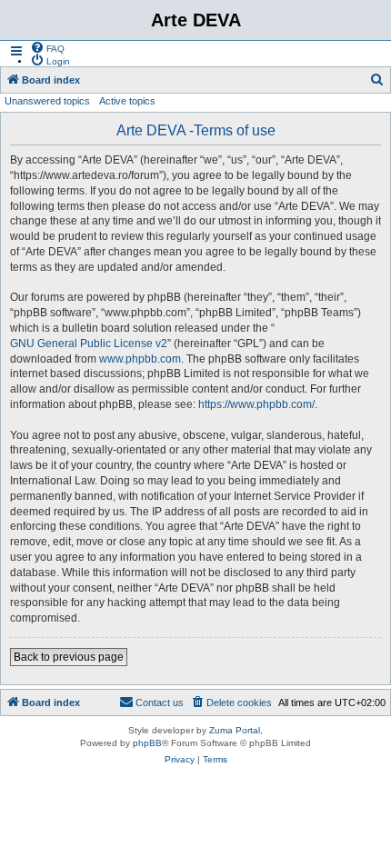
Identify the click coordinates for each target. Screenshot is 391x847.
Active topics (127, 100)
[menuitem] (47, 47)
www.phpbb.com (140, 359)
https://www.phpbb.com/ (256, 404)
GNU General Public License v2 (88, 343)
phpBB (147, 743)
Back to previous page (69, 657)
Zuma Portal (234, 730)
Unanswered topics (47, 100)
